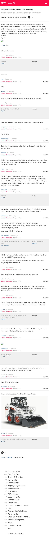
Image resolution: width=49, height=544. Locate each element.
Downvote (9, 57)
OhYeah (3, 335)
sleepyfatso (4, 127)
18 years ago (9, 55)
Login (3, 457)
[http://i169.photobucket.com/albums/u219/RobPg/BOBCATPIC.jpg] (24, 413)
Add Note (34, 61)
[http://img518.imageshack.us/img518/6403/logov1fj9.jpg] (24, 41)
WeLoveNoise (5, 235)
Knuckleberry (5, 138)
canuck (3, 319)
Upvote (3, 57)
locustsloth (4, 189)
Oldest (3, 17)
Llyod (2, 63)
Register (9, 457)
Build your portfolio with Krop (22, 9)
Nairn (2, 169)
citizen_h (3, 279)
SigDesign (4, 386)
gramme (3, 152)
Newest (10, 17)
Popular (16, 17)
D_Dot (3, 45)
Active (23, 17)
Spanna (3, 91)
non (2, 79)
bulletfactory (4, 216)
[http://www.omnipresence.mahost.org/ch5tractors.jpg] (24, 344)
